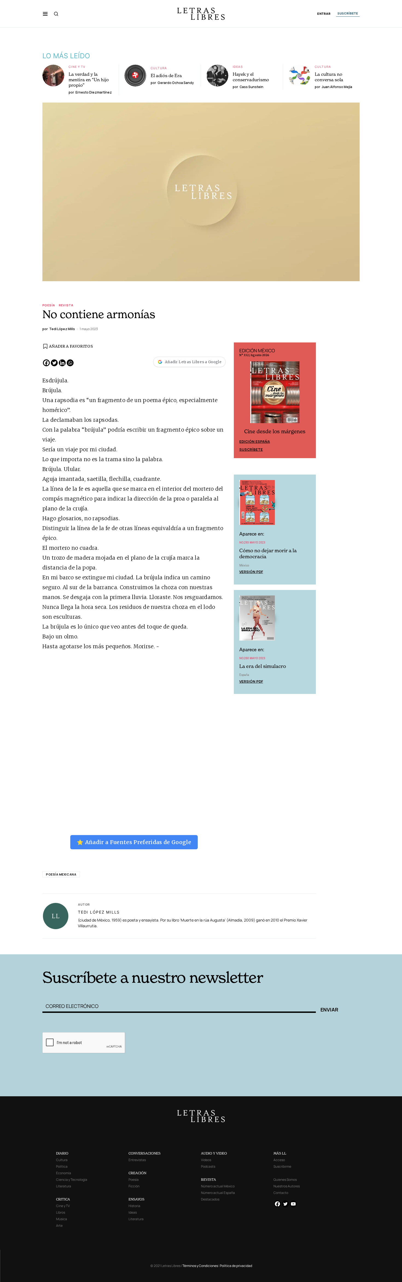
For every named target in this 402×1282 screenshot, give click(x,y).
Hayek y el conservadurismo (251, 76)
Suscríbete (251, 449)
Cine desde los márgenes (274, 431)
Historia (134, 1205)
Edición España (254, 441)
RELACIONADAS (116, 946)
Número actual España (218, 1192)
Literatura (63, 1186)
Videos (206, 1160)
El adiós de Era (166, 75)
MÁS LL (279, 1153)
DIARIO (62, 1153)
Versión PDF (251, 571)
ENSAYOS (136, 1199)
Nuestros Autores (286, 1186)
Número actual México (218, 1186)
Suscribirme (282, 1166)
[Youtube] (293, 1203)
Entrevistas (137, 1160)
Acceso (279, 1160)
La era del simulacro (262, 666)
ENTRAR (324, 13)
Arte (59, 1225)
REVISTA (208, 1180)
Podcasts (208, 1166)
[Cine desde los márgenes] (274, 394)
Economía (63, 1173)
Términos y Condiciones (200, 1265)
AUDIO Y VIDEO (214, 1153)
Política (62, 1166)
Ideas (238, 67)
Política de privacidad (236, 1265)
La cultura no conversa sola (329, 76)
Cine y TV (77, 67)
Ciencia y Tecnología (71, 1179)
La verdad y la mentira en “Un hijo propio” (89, 79)
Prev (241, 400)
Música (61, 1219)
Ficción (134, 1186)
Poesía (48, 305)
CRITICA (63, 1199)
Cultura (159, 68)
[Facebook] (46, 362)
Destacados (210, 1199)
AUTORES (275, 946)
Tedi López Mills (99, 912)
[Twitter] (54, 362)
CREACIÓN (137, 1173)
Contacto (280, 1192)
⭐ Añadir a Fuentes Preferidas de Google (134, 842)
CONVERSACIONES (145, 1153)
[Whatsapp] (70, 362)
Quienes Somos (285, 1179)
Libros (60, 1212)
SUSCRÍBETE (347, 13)
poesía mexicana (61, 874)
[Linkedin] (62, 362)
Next (308, 400)
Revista (66, 305)
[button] (45, 13)
